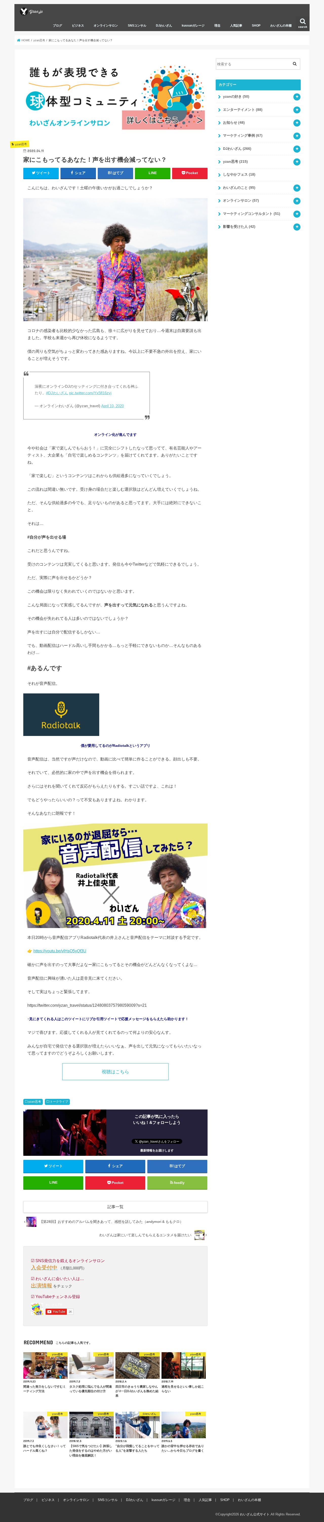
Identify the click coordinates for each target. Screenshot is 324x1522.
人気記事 (236, 25)
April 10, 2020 (112, 406)
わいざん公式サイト (255, 1514)
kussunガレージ (193, 25)
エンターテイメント (242, 110)
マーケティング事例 (242, 135)
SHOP (256, 25)
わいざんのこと (239, 188)
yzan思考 (34, 1101)
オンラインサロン (106, 25)
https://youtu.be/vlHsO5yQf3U (59, 951)
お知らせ (234, 122)
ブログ (57, 25)
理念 (217, 25)
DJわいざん (164, 25)
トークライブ (59, 1101)
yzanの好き (236, 96)
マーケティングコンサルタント (251, 214)
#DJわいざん (57, 393)
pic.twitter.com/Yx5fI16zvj (90, 393)
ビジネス (78, 25)
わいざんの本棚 (281, 25)
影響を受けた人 (239, 226)
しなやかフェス (239, 174)
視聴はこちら (115, 1071)
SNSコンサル (137, 25)
